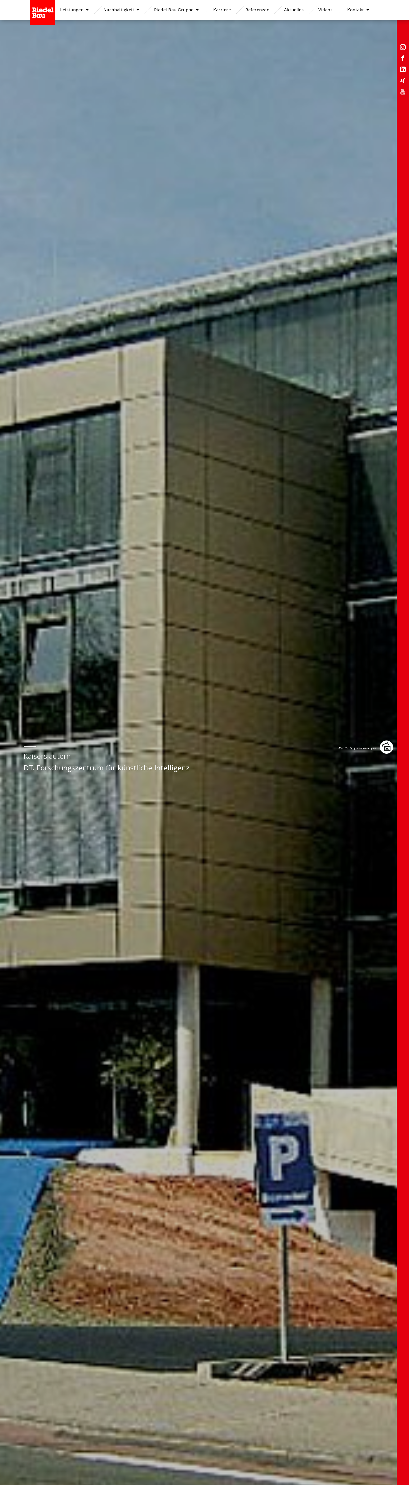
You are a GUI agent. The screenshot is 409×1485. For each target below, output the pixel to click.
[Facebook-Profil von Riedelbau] (403, 59)
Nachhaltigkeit (118, 10)
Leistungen (72, 10)
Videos (325, 10)
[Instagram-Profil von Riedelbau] (403, 48)
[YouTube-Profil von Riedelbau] (403, 92)
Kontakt (355, 10)
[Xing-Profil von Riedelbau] (403, 81)
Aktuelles (294, 10)
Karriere (222, 10)
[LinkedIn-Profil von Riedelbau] (403, 70)
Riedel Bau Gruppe (174, 10)
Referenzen (257, 10)
